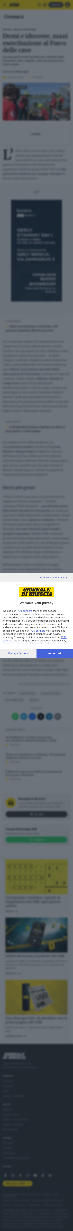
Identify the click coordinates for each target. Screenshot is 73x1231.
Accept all (54, 653)
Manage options (18, 653)
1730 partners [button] (24, 610)
